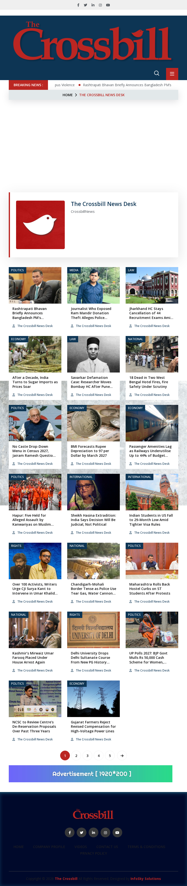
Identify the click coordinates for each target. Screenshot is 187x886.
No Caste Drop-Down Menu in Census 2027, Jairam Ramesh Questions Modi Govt (34, 453)
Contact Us (107, 846)
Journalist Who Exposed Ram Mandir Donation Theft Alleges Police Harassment (91, 315)
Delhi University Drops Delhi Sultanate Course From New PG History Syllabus (90, 660)
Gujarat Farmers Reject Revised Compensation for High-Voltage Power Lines (93, 726)
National (135, 339)
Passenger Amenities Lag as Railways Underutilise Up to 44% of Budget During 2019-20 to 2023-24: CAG (150, 455)
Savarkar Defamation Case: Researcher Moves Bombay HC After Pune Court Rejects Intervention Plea (93, 386)
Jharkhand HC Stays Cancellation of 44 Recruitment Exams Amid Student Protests (151, 315)
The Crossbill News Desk (35, 326)
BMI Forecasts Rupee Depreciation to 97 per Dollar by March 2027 (90, 450)
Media (74, 270)
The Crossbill (66, 878)
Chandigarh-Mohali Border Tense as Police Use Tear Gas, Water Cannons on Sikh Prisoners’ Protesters (93, 593)
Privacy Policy (93, 853)
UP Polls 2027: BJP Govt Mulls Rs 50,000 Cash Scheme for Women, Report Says (148, 660)
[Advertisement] (93, 136)
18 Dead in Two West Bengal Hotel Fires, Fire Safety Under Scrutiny (148, 382)
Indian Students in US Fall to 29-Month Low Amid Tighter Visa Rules (151, 519)
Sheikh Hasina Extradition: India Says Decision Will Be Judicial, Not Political (93, 519)
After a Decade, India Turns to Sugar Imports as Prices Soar (35, 382)
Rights (16, 546)
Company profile (49, 846)
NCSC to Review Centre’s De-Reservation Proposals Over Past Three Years (34, 726)
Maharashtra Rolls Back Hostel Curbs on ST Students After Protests (149, 588)
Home (68, 95)
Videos (81, 846)
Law (131, 270)
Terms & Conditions (146, 846)
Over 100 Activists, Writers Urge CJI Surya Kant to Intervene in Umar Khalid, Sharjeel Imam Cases (34, 591)
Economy (18, 339)
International (81, 477)
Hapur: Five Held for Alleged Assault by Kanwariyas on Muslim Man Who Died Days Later (34, 522)
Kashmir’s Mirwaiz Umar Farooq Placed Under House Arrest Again (33, 657)
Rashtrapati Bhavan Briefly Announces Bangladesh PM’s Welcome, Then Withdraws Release (35, 317)
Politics (17, 270)
